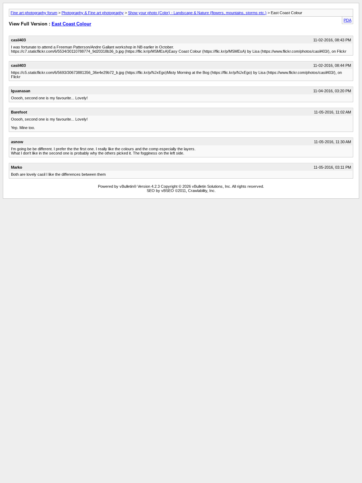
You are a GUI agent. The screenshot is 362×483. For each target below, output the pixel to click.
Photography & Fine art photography (93, 13)
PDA (347, 20)
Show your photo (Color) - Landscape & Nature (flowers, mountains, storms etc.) (197, 13)
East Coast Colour (71, 24)
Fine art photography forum (34, 13)
